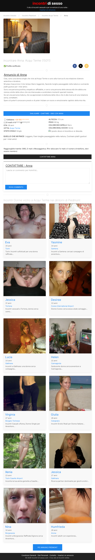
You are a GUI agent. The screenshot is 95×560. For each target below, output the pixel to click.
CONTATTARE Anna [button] (47, 157)
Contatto (53, 555)
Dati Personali (43, 555)
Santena (54, 248)
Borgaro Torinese (12, 421)
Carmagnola (56, 363)
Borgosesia (10, 533)
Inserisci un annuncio (47, 10)
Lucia (8, 357)
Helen (55, 357)
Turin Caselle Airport (14, 478)
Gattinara (9, 363)
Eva (7, 242)
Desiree (56, 299)
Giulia (55, 414)
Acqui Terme (15, 128)
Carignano (55, 421)
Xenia (8, 472)
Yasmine (56, 242)
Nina (8, 526)
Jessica (10, 299)
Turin (7, 248)
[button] (75, 66)
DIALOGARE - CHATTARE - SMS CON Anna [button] (46, 113)
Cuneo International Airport (62, 306)
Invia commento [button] (16, 187)
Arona (53, 533)
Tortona (8, 306)
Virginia (10, 414)
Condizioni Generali (29, 555)
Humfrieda (58, 526)
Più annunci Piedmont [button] (47, 547)
